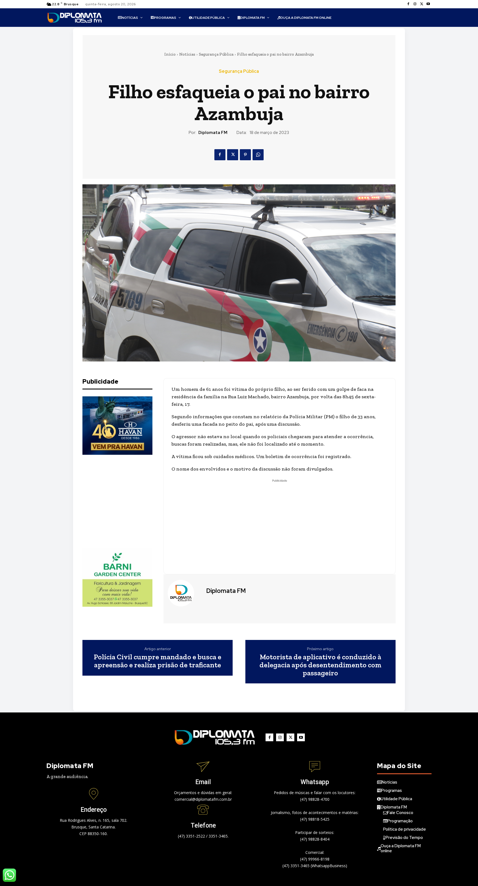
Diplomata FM (212, 132)
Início (170, 54)
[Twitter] (421, 4)
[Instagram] (415, 4)
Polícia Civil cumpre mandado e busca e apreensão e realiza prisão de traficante (157, 661)
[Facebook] (408, 4)
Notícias (187, 54)
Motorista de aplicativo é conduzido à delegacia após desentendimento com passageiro (320, 665)
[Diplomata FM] (184, 593)
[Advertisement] (123, 501)
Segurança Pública (216, 54)
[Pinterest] (245, 154)
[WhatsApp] (258, 154)
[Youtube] (428, 4)
